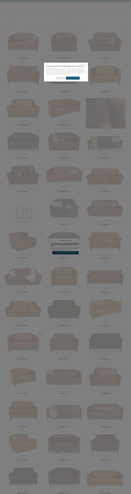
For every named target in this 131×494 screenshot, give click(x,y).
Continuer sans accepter (82, 64)
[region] (66, 72)
